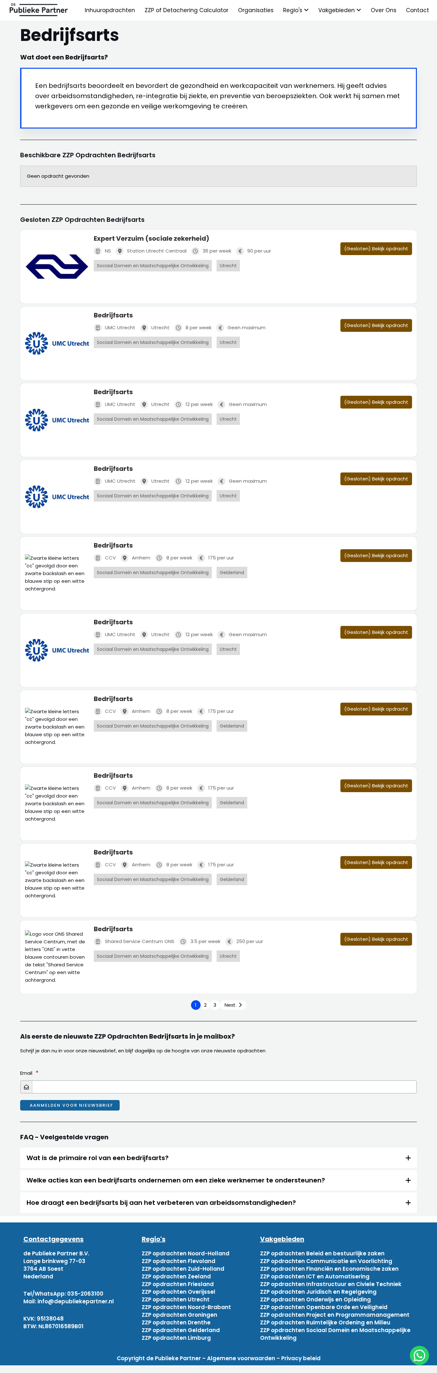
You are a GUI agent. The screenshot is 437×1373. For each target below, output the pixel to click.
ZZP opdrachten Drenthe (176, 1322)
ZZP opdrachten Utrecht (176, 1299)
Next (230, 1005)
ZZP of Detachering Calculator (186, 10)
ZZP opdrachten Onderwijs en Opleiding (315, 1299)
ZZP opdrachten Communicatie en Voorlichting (326, 1261)
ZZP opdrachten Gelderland (181, 1330)
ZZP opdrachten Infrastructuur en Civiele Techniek (330, 1284)
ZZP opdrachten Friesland (178, 1284)
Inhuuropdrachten (110, 10)
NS (108, 250)
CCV (110, 557)
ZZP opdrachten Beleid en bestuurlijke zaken (322, 1253)
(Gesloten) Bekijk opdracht (376, 248)
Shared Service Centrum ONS (139, 941)
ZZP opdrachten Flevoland (178, 1261)
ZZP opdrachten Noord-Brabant (186, 1307)
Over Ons (383, 10)
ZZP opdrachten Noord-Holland (185, 1253)
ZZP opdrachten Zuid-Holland (183, 1269)
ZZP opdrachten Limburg (176, 1338)
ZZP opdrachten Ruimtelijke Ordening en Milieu (325, 1322)
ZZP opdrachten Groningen (179, 1315)
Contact (417, 10)
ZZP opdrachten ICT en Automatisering (314, 1276)
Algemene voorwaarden (241, 1358)
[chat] (419, 1355)
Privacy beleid (301, 1358)
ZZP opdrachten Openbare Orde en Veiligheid (323, 1307)
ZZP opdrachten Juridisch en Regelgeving (318, 1292)
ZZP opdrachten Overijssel (178, 1292)
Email (26, 1073)
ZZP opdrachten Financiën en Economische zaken (329, 1269)
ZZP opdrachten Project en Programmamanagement (334, 1315)
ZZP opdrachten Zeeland (176, 1276)
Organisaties (256, 10)
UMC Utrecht (120, 327)
